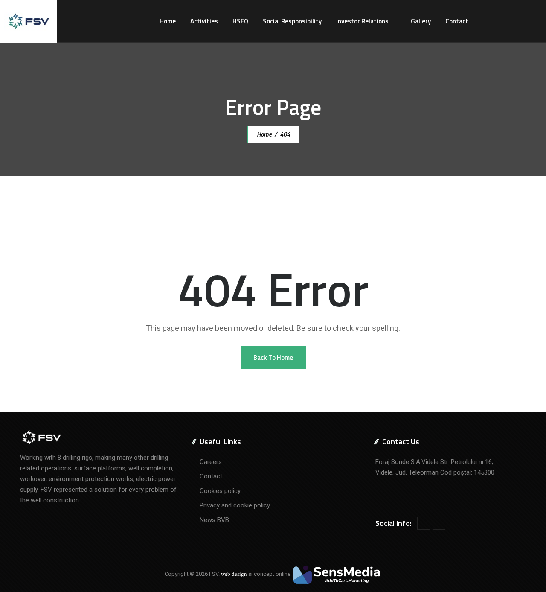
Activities (204, 21)
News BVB (214, 520)
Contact (456, 21)
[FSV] (28, 21)
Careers (211, 462)
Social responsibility (292, 21)
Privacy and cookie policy (235, 505)
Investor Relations (362, 21)
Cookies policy (220, 491)
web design (234, 573)
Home (168, 21)
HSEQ (240, 21)
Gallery (421, 21)
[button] (273, 357)
